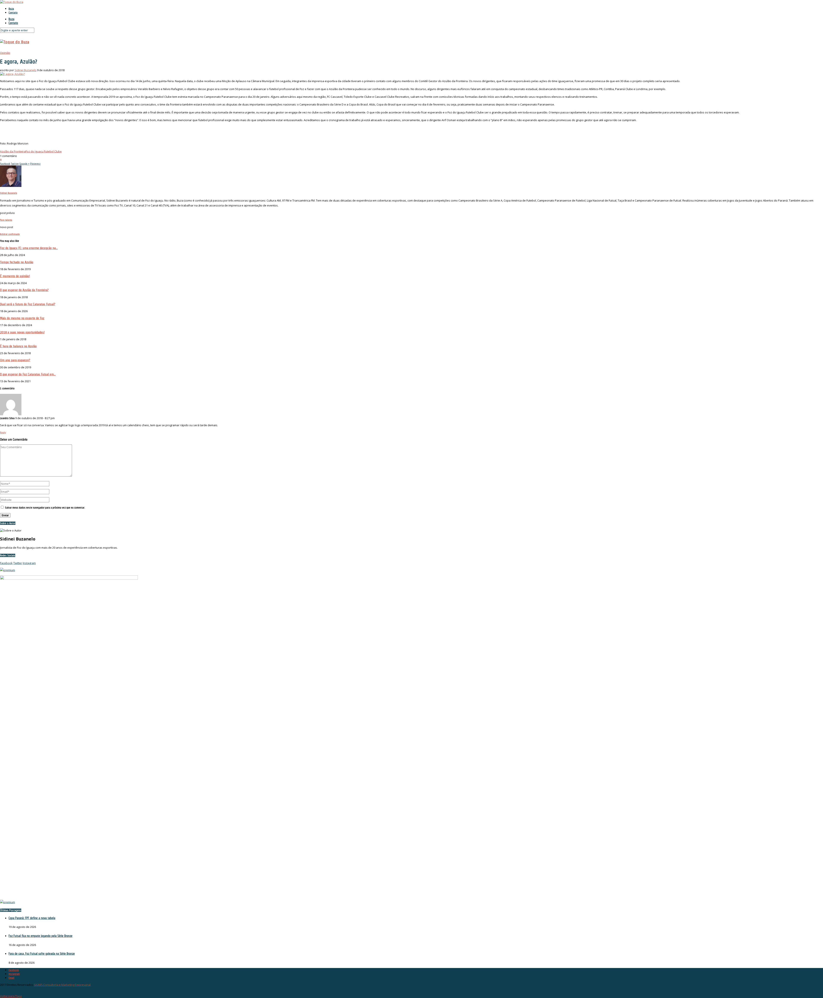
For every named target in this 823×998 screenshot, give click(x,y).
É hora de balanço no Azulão (18, 346)
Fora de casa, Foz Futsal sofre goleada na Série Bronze (42, 953)
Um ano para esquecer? (15, 360)
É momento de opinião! (15, 276)
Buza (11, 8)
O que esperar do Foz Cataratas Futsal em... (28, 374)
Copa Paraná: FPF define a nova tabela (32, 918)
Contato (13, 12)
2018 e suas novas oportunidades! (22, 332)
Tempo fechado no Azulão (16, 262)
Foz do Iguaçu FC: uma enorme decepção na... (29, 248)
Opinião (5, 53)
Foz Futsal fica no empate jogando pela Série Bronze (40, 936)
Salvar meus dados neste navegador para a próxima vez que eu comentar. (45, 507)
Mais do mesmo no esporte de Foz (22, 318)
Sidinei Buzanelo (25, 70)
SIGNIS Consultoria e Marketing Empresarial (62, 985)
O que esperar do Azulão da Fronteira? (24, 290)
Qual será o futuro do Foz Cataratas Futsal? (27, 304)
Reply (3, 432)
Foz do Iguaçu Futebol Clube (44, 151)
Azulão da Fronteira (13, 151)
